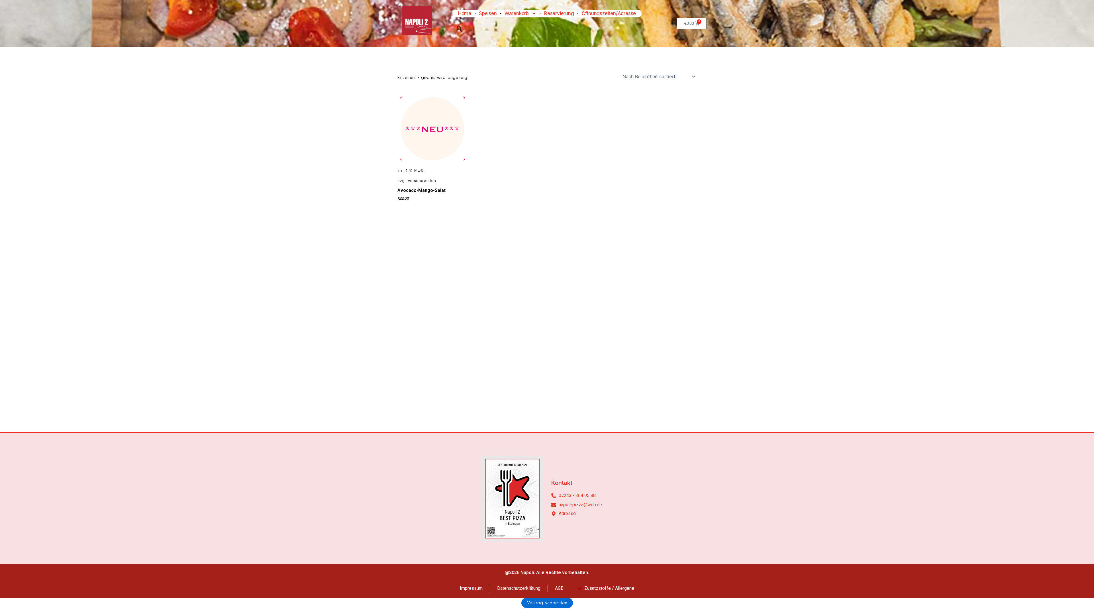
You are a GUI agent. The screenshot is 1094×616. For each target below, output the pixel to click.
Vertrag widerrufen (547, 603)
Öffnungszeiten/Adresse (609, 13)
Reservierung (559, 13)
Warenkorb (517, 13)
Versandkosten (422, 181)
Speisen (488, 13)
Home (464, 13)
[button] (459, 30)
